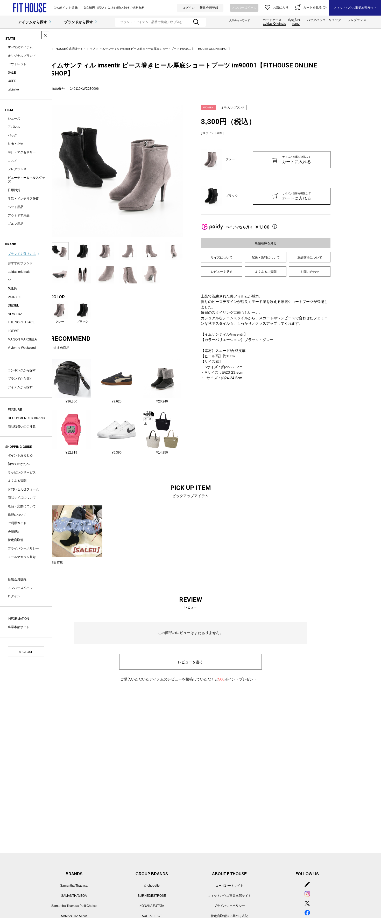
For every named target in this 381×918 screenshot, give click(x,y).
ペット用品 (15, 207)
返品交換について (309, 257)
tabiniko (13, 89)
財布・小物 (15, 143)
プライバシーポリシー (23, 548)
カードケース (272, 20)
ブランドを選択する (22, 254)
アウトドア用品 (19, 215)
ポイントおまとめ (20, 455)
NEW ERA (15, 314)
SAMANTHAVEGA (74, 896)
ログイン (188, 8)
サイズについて (221, 257)
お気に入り (280, 7)
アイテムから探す (32, 22)
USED (12, 81)
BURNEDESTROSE (152, 896)
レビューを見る (221, 272)
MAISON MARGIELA (22, 339)
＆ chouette (152, 885)
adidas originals (19, 272)
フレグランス (357, 20)
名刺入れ (294, 20)
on (9, 280)
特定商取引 (15, 540)
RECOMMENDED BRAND (26, 418)
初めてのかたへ (19, 464)
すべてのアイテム (20, 47)
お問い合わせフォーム (23, 489)
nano (296, 23)
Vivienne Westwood (22, 348)
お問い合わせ (309, 272)
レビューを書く (190, 662)
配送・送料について (266, 257)
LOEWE (13, 331)
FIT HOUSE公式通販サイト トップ (73, 48)
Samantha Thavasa (74, 885)
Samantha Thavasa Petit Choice (74, 906)
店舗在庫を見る (266, 243)
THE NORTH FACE (21, 322)
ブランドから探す (78, 22)
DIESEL (13, 305)
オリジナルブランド (22, 56)
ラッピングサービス (22, 472)
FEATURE (15, 410)
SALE (12, 72)
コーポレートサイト (229, 885)
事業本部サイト (19, 627)
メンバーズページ (244, 8)
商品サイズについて (22, 497)
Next (186, 170)
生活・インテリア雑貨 (23, 198)
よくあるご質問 (266, 272)
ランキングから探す (22, 370)
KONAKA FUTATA (151, 906)
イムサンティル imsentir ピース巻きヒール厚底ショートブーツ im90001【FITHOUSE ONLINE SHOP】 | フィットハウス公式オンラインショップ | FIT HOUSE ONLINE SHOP (29, 8)
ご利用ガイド (17, 523)
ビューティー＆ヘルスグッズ (26, 180)
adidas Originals (274, 23)
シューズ (14, 118)
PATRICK (14, 297)
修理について (17, 515)
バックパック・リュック (324, 20)
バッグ (12, 135)
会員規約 (14, 531)
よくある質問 (17, 481)
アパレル (14, 127)
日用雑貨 (14, 190)
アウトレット (17, 64)
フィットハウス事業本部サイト (355, 8)
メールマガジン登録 (22, 557)
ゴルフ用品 (15, 224)
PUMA (12, 288)
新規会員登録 (209, 8)
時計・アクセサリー (22, 152)
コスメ (12, 161)
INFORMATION (18, 619)
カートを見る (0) (315, 7)
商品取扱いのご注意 (22, 426)
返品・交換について (22, 506)
